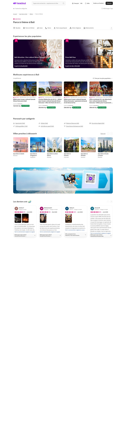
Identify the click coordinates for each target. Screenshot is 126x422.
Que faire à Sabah (18, 154)
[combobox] (49, 3)
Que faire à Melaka (84, 154)
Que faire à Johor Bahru (52, 154)
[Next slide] (111, 28)
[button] (20, 8)
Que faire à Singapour (33, 154)
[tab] (16, 28)
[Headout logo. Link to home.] (19, 3)
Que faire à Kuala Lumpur (103, 154)
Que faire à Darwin (67, 154)
